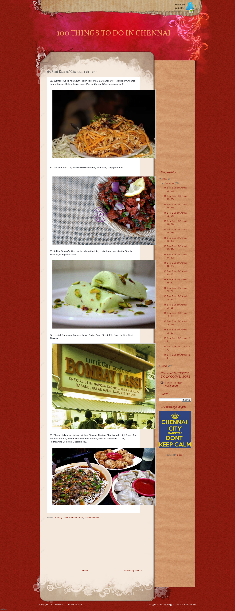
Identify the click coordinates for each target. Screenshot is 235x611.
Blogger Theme (156, 604)
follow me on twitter (180, 6)
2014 (165, 366)
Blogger (180, 455)
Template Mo (190, 604)
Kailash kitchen (92, 517)
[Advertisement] (105, 559)
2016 (165, 179)
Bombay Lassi (61, 517)
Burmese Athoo (76, 517)
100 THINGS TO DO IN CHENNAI (114, 33)
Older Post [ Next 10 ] (133, 570)
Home (85, 570)
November (170, 183)
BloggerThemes (174, 604)
